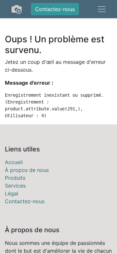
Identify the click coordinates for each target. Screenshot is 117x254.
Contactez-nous (55, 9)
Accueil (14, 162)
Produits (15, 178)
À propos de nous (27, 170)
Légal (11, 193)
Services (15, 185)
